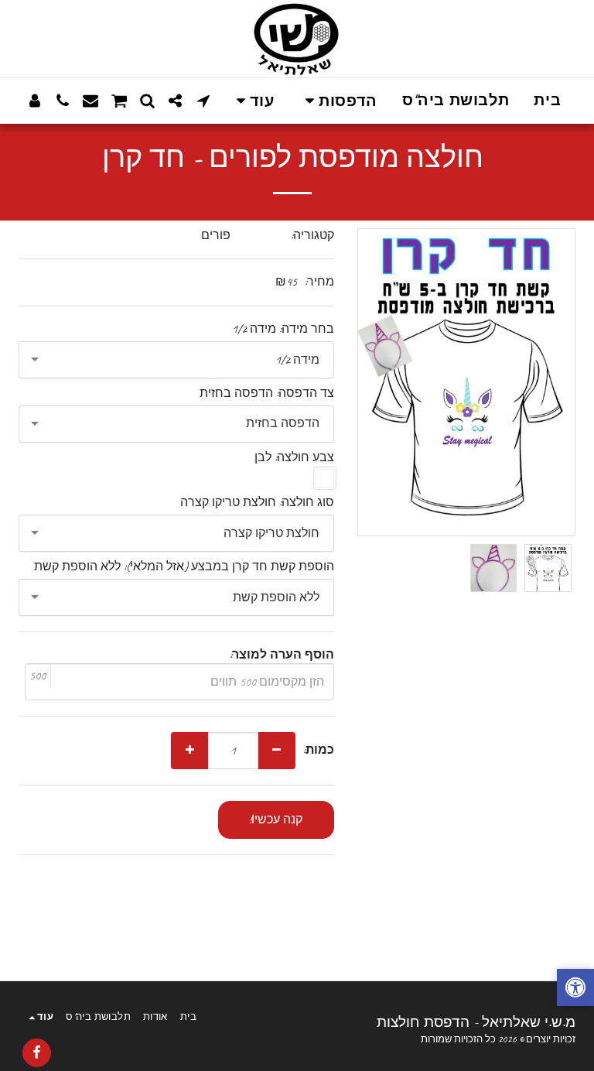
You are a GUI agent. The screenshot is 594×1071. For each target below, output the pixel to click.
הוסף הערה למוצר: (282, 655)
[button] (337, 101)
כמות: (318, 750)
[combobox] (176, 359)
